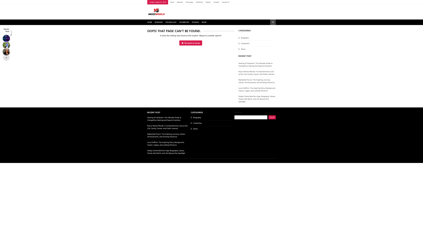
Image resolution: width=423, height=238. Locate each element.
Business (180, 2)
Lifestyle (216, 2)
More (204, 22)
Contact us (225, 2)
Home (172, 2)
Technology (189, 2)
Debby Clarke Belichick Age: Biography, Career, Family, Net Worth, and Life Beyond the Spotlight (257, 99)
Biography (245, 38)
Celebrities (199, 2)
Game (243, 49)
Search (238, 113)
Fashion (208, 2)
